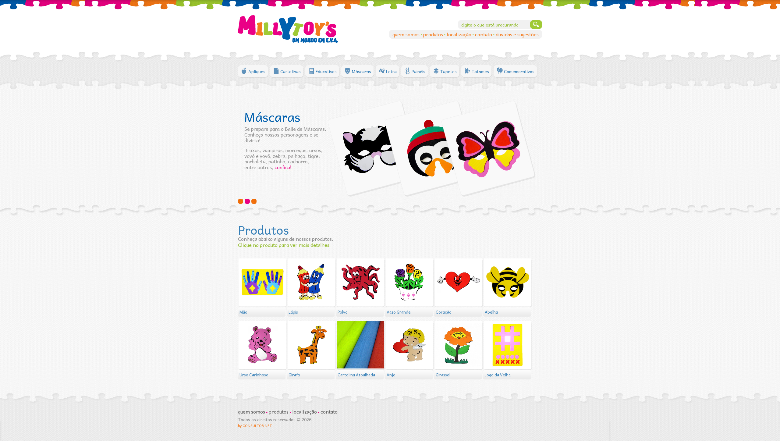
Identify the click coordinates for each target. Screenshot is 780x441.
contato (484, 34)
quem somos (406, 34)
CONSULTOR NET (257, 425)
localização (460, 34)
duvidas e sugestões (517, 34)
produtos (433, 34)
